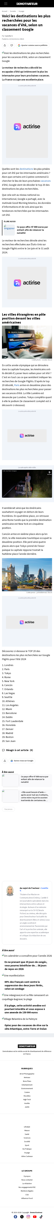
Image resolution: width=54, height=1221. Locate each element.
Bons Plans (27, 1081)
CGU (27, 1194)
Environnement (27, 1088)
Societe (13, 11)
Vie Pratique (27, 1149)
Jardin (27, 1107)
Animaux (27, 1077)
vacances (46, 181)
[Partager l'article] (4, 45)
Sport (27, 1145)
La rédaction (27, 1183)
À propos (27, 1176)
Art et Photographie (27, 1074)
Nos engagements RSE (27, 1187)
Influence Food (27, 1198)
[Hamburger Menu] (5, 3)
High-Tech (27, 1099)
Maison (27, 1130)
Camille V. (9, 36)
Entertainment (27, 1085)
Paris (16, 385)
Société (27, 1141)
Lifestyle (27, 1127)
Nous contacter (27, 1180)
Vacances (8, 809)
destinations (26, 169)
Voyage (21, 11)
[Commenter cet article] (12, 45)
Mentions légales (27, 1191)
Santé (27, 1134)
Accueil (4, 11)
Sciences (27, 1138)
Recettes (27, 1096)
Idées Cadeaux (27, 1156)
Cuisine (27, 1092)
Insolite (27, 1103)
